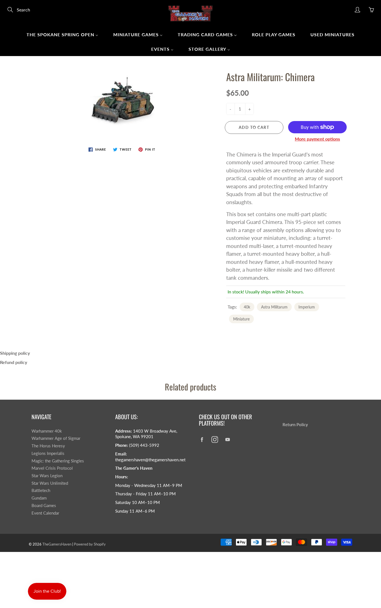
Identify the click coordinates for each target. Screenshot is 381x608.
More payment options (317, 138)
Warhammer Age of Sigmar (56, 438)
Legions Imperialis (48, 453)
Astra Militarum (274, 307)
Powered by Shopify (90, 544)
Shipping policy (15, 353)
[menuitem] (62, 34)
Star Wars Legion (47, 475)
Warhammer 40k (47, 431)
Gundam (39, 498)
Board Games (44, 505)
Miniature (241, 319)
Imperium (306, 307)
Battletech (41, 490)
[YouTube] (227, 439)
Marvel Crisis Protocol (52, 468)
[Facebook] (202, 439)
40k (247, 307)
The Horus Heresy (48, 445)
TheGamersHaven (56, 544)
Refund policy (13, 362)
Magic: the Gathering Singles (58, 461)
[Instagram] (215, 439)
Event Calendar (45, 513)
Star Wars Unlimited (50, 483)
